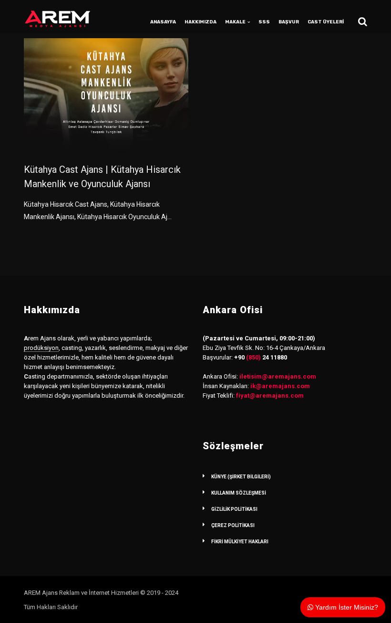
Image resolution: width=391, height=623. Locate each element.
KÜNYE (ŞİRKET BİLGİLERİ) (241, 476)
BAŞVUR (288, 22)
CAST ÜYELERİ (326, 22)
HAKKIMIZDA (200, 22)
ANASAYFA (163, 22)
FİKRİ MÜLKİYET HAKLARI (239, 541)
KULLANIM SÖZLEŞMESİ (238, 493)
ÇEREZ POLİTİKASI (233, 525)
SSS (264, 22)
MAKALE (235, 22)
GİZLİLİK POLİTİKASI (234, 509)
